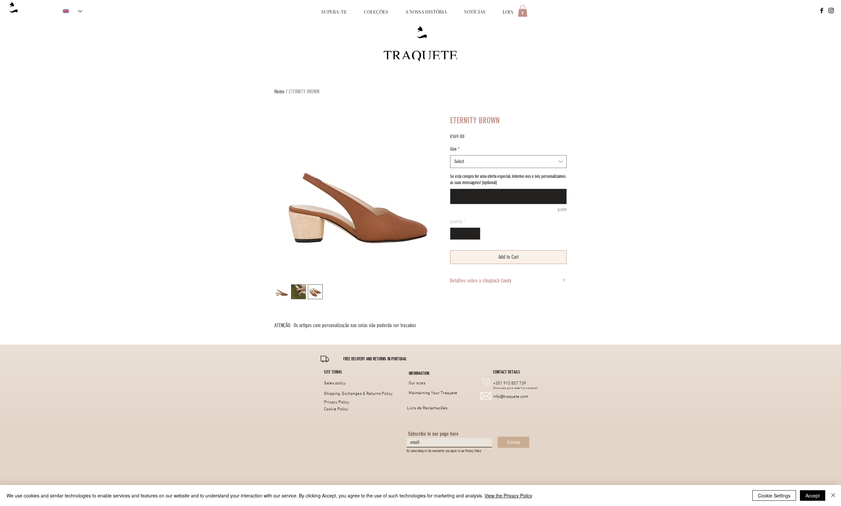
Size (455, 149)
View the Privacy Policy (508, 495)
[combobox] (508, 161)
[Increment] (475, 233)
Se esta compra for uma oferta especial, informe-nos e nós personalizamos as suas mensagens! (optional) (508, 180)
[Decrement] (455, 233)
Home (279, 91)
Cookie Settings (774, 495)
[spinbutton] (465, 233)
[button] (375, 359)
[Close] (833, 495)
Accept (813, 495)
